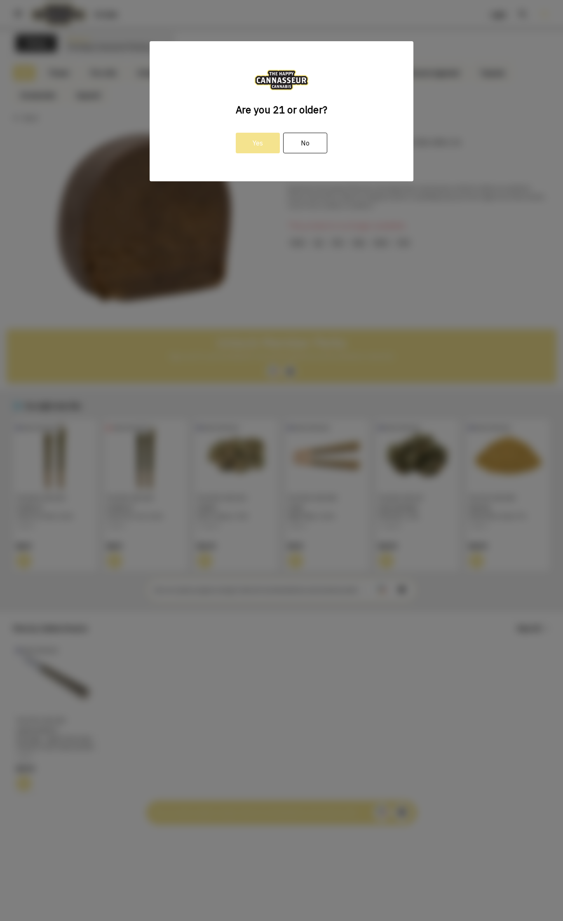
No (305, 143)
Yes (258, 143)
